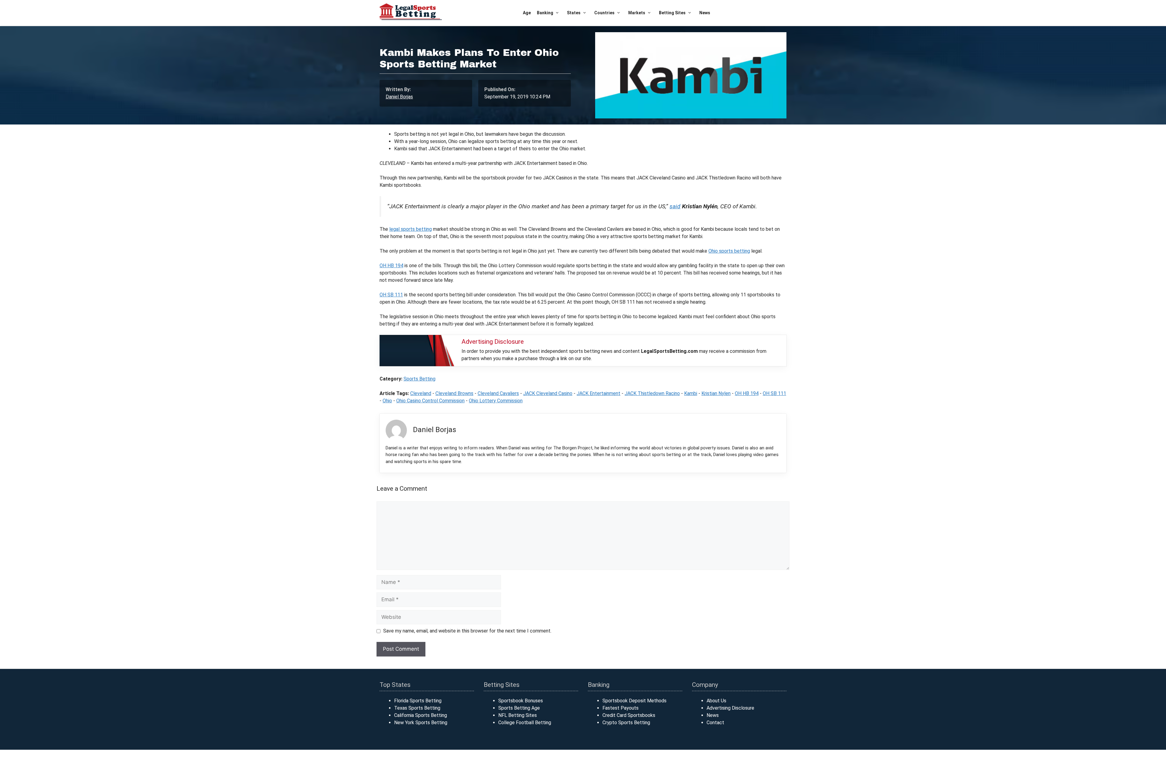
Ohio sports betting (729, 251)
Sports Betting (419, 379)
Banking (545, 12)
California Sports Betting (420, 715)
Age (527, 12)
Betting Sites (672, 12)
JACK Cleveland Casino (547, 393)
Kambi (690, 393)
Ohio (387, 401)
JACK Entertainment (598, 393)
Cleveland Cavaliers (498, 393)
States (574, 12)
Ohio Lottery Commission (496, 401)
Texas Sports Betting (417, 708)
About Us (716, 701)
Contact (715, 722)
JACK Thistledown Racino (652, 393)
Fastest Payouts (620, 708)
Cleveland (420, 393)
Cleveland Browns (454, 393)
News (704, 12)
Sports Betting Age (519, 708)
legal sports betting (410, 229)
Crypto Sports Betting (626, 722)
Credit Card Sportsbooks (628, 715)
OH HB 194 (391, 265)
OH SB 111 (391, 295)
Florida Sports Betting (418, 701)
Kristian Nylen (716, 393)
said (675, 206)
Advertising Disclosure (730, 708)
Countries (604, 12)
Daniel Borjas (399, 97)
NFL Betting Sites (517, 715)
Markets (636, 12)
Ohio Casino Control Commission (430, 401)
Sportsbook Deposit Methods (634, 701)
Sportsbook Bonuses (520, 701)
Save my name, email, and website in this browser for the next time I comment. (467, 631)
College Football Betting (524, 722)
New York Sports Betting (420, 722)
